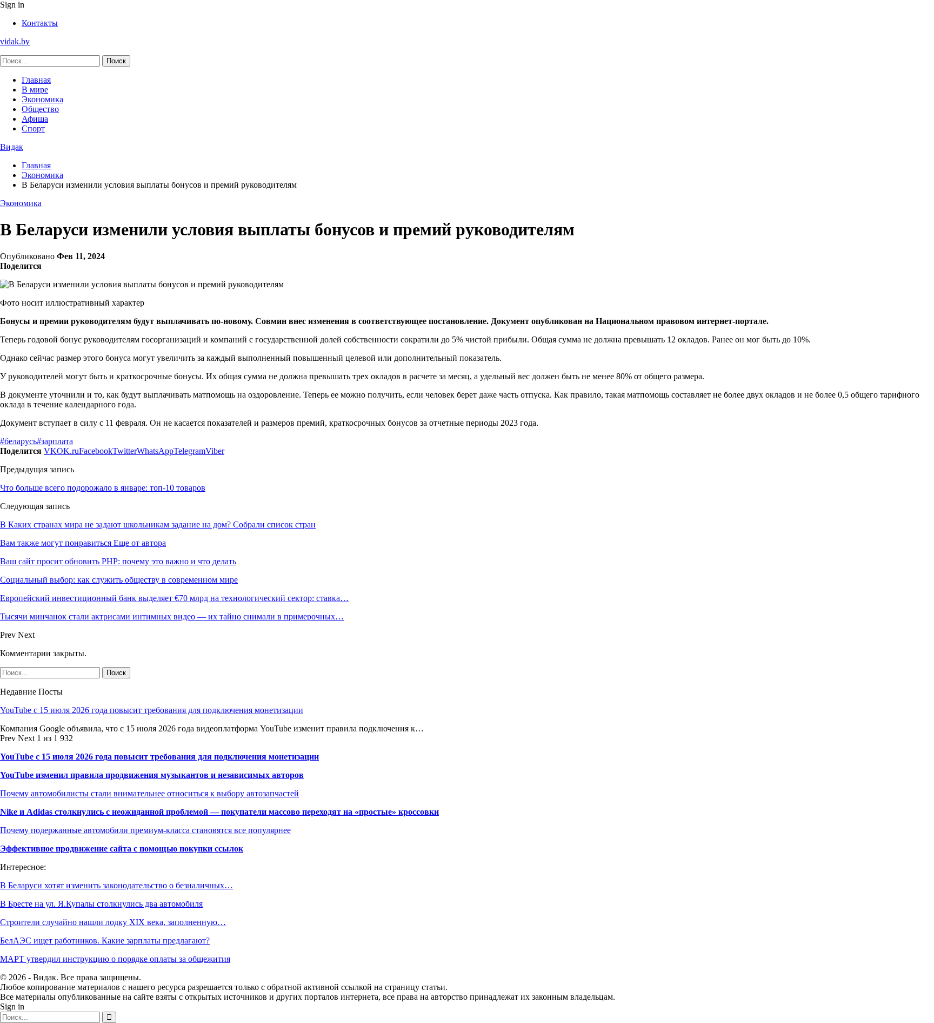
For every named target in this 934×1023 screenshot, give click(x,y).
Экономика (42, 99)
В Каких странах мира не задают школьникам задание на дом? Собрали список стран (158, 524)
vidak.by (15, 41)
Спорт (33, 128)
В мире (35, 89)
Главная (36, 79)
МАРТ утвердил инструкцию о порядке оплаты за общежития (115, 958)
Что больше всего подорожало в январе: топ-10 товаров (102, 487)
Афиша (35, 118)
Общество (40, 109)
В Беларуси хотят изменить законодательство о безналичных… (116, 885)
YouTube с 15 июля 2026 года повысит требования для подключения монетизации (151, 710)
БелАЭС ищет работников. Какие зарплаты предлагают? (105, 940)
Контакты (40, 23)
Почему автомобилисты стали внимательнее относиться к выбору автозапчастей (149, 793)
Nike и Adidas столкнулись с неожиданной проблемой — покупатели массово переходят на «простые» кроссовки (219, 811)
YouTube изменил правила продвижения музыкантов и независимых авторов (152, 775)
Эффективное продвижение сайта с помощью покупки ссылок (121, 848)
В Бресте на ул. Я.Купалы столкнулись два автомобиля (101, 903)
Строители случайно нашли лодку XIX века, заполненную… (113, 922)
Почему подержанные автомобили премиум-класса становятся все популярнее (145, 830)
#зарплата (55, 441)
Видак (11, 146)
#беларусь (18, 441)
